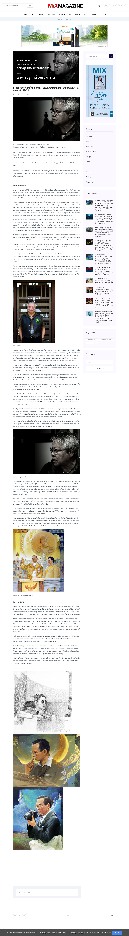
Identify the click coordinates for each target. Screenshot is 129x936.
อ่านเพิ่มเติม (107, 932)
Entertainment (74, 14)
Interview (51, 14)
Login (111, 915)
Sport (86, 14)
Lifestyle (62, 14)
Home (25, 14)
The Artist (68, 19)
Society (103, 14)
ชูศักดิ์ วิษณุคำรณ (92, 339)
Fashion (41, 14)
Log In (99, 6)
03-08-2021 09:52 (34, 94)
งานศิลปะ (90, 343)
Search (100, 62)
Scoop (94, 14)
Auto (33, 14)
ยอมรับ (117, 933)
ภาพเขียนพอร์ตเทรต (106, 339)
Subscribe (99, 368)
